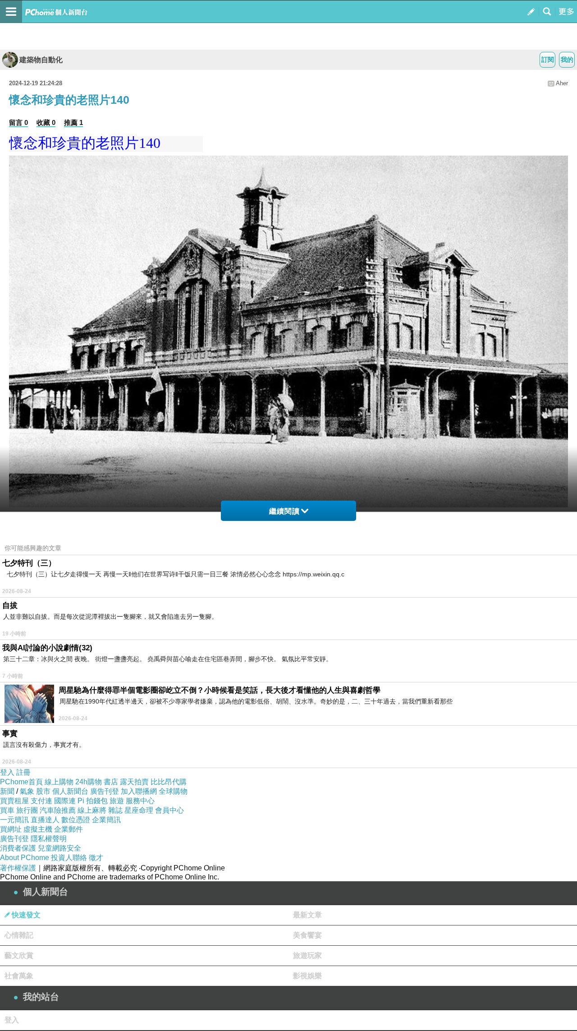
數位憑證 (75, 820)
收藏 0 (46, 122)
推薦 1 (73, 122)
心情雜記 (19, 935)
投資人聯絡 (69, 857)
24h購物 (88, 782)
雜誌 (115, 810)
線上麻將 (92, 810)
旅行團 (27, 810)
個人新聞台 (70, 791)
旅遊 (117, 801)
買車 (7, 810)
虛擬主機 (37, 829)
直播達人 (45, 820)
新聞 (7, 791)
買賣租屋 (14, 801)
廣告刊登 (104, 791)
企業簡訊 (106, 820)
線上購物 (59, 782)
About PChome (24, 857)
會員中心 (169, 810)
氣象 (27, 791)
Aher (562, 83)
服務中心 (140, 801)
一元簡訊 (14, 820)
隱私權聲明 (49, 838)
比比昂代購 (169, 782)
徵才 (96, 857)
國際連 (65, 801)
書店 (111, 782)
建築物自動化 (41, 60)
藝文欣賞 (19, 955)
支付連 (41, 801)
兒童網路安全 (59, 848)
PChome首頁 (21, 782)
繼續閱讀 (284, 511)
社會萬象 (19, 976)
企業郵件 (68, 829)
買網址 (11, 829)
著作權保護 (18, 868)
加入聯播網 (139, 791)
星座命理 (138, 810)
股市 (43, 791)
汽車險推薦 (58, 810)
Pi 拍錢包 (93, 801)
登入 (7, 772)
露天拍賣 (134, 782)
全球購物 (173, 791)
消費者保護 (18, 848)
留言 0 (18, 122)
